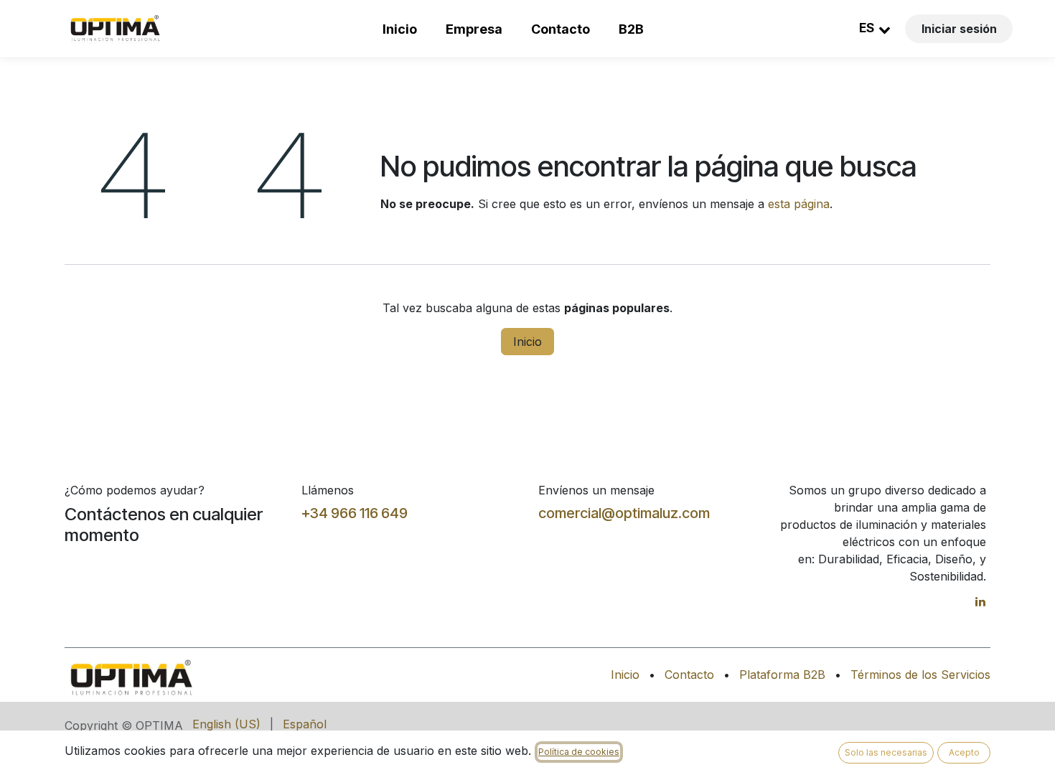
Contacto (560, 29)
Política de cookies (578, 751)
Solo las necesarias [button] (886, 752)
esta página (799, 204)
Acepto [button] (964, 752)
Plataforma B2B (782, 674)
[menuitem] (226, 724)
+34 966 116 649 (354, 513)
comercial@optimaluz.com (624, 513)
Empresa (474, 29)
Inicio (400, 29)
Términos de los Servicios (920, 674)
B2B (631, 29)
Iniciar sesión (959, 29)
